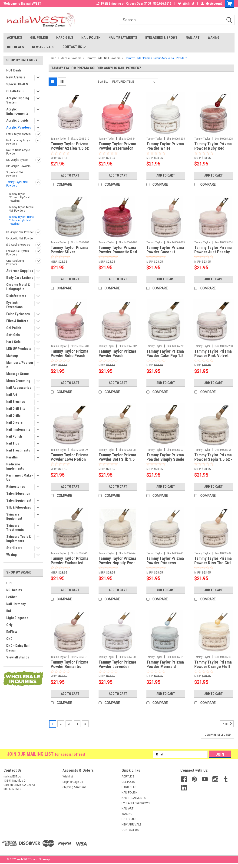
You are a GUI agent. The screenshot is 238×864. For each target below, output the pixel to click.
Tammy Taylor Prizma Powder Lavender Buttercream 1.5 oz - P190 (117, 664)
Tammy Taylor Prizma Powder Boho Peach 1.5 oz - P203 (69, 353)
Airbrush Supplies (19, 271)
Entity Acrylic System (18, 134)
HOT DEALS (15, 47)
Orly (9, 625)
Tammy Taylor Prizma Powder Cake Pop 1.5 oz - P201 (165, 353)
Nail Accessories (18, 388)
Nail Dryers (14, 422)
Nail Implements (18, 429)
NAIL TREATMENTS (123, 37)
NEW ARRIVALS (43, 47)
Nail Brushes (15, 402)
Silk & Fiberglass (18, 507)
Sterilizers (14, 548)
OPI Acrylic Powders (18, 166)
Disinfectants (16, 296)
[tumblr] (226, 779)
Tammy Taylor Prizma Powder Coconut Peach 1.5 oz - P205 (165, 250)
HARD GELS (64, 37)
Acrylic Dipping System (17, 100)
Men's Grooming (18, 381)
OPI (9, 583)
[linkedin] (184, 787)
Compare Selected (218, 734)
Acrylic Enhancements (17, 111)
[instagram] (215, 779)
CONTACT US (73, 47)
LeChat (11, 597)
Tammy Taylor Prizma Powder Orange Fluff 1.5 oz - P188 (213, 664)
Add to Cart (70, 175)
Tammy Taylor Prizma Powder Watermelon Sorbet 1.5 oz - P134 (117, 146)
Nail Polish (14, 436)
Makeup (12, 356)
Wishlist (188, 3)
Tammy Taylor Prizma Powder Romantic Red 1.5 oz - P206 (118, 250)
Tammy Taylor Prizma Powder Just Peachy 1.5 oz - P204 (213, 250)
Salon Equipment (18, 500)
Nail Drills (13, 415)
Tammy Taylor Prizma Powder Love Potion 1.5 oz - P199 (69, 457)
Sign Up (78, 781)
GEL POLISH (39, 37)
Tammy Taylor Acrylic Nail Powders (21, 208)
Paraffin (12, 457)
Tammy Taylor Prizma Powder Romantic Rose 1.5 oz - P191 (69, 664)
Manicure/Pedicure (19, 365)
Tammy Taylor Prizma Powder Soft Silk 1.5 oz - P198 (117, 457)
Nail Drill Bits (15, 408)
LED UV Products (18, 349)
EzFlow (11, 632)
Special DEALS (17, 84)
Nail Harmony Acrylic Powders (18, 142)
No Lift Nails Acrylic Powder (18, 151)
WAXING (213, 37)
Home (52, 58)
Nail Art (11, 395)
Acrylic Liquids (17, 120)
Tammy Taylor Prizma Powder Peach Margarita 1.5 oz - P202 (117, 353)
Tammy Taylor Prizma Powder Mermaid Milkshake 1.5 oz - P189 (165, 664)
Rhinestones (15, 486)
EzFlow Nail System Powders (18, 252)
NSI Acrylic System (17, 159)
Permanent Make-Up (19, 477)
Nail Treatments (18, 450)
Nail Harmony (16, 604)
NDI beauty (14, 590)
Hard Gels (13, 342)
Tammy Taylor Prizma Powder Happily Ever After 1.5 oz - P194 (117, 560)
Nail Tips (12, 443)
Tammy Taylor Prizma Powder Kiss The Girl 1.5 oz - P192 (213, 560)
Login (66, 781)
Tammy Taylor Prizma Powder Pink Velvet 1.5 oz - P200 (213, 353)
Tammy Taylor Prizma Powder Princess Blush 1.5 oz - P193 (165, 560)
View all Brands (17, 657)
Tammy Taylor (58, 138)
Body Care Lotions (19, 278)
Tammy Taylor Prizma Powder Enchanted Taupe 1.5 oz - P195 (69, 560)
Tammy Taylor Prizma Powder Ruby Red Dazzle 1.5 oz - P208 (213, 146)
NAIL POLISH (90, 37)
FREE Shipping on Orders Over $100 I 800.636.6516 (136, 3)
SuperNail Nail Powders (14, 174)
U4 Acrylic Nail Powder (19, 238)
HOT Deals (13, 70)
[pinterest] (194, 779)
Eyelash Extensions (14, 305)
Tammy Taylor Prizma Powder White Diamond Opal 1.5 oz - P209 (165, 146)
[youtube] (205, 779)
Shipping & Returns (74, 787)
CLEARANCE (15, 91)
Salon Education (18, 493)
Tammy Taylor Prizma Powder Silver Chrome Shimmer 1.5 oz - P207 (69, 250)
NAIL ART (193, 37)
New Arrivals (15, 77)
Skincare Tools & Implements (18, 539)
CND (9, 639)
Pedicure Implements (15, 466)
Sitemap (44, 859)
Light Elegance (17, 618)
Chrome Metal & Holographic (18, 287)
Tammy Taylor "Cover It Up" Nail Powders (19, 197)
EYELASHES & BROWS (161, 37)
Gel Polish (13, 328)
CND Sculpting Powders (15, 262)
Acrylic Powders (18, 127)
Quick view (70, 131)
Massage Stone (17, 374)
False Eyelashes (18, 314)
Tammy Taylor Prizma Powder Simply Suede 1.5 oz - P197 (165, 457)
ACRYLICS (14, 37)
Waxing (11, 555)
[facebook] (184, 779)
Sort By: (103, 81)
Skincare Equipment (14, 516)
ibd (8, 611)
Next (226, 723)
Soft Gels (13, 335)
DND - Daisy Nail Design (18, 648)
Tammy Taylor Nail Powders (17, 183)
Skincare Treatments (15, 527)
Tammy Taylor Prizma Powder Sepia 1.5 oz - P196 (213, 457)
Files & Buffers (17, 321)
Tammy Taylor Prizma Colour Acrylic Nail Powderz (21, 220)
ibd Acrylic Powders (18, 244)
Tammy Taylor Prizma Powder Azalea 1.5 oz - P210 (70, 146)
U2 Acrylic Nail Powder (19, 232)
